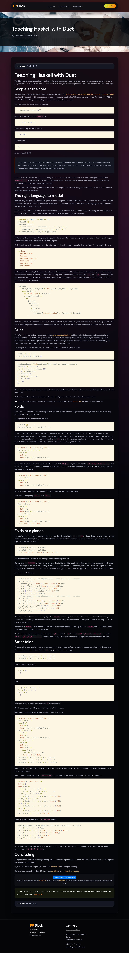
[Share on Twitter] (27, 66)
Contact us (38, 894)
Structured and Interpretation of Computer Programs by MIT (90, 94)
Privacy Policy (35, 935)
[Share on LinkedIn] (33, 66)
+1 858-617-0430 (73, 944)
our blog (54, 871)
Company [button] (77, 7)
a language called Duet (62, 335)
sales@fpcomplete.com (75, 947)
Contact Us (110, 6)
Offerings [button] (63, 7)
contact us (55, 867)
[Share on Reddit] (36, 66)
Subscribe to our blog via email (64, 877)
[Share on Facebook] (30, 66)
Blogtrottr (62, 880)
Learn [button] (50, 7)
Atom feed (42, 880)
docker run (77, 401)
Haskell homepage (72, 871)
